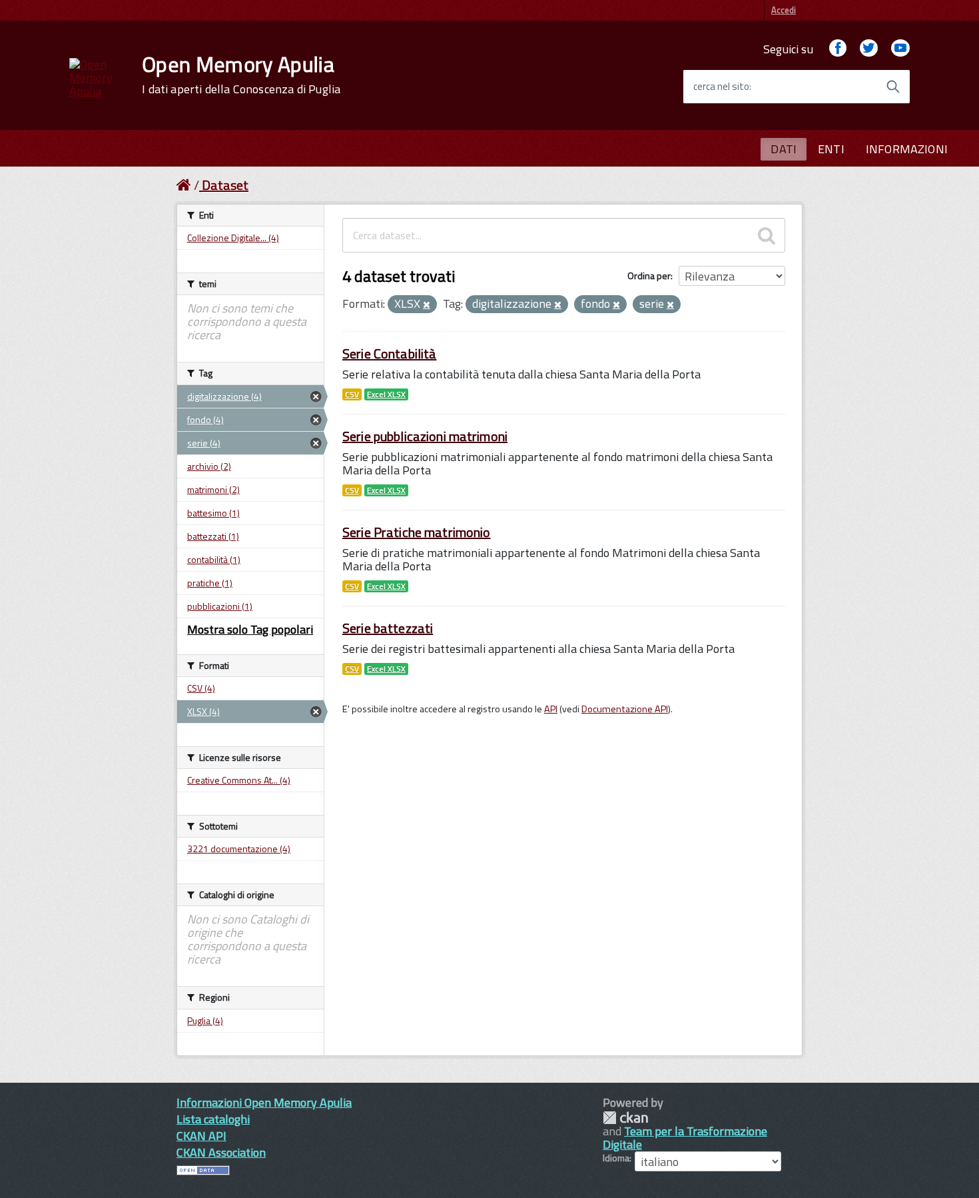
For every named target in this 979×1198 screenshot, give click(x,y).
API (550, 709)
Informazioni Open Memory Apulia (264, 1102)
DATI (784, 149)
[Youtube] (900, 49)
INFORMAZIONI (907, 149)
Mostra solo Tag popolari (250, 629)
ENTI (831, 149)
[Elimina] (426, 305)
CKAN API (201, 1136)
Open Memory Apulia (241, 74)
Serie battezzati (387, 628)
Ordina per (649, 276)
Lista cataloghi (213, 1119)
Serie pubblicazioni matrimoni (424, 436)
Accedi (783, 10)
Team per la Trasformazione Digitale (685, 1137)
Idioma (616, 1158)
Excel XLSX (386, 394)
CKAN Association (221, 1152)
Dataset (225, 185)
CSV (352, 394)
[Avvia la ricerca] (893, 86)
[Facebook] (837, 49)
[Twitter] (868, 49)
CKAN (625, 1118)
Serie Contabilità (389, 353)
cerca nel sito (721, 86)
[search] (766, 235)
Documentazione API (624, 709)
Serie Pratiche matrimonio (416, 532)
